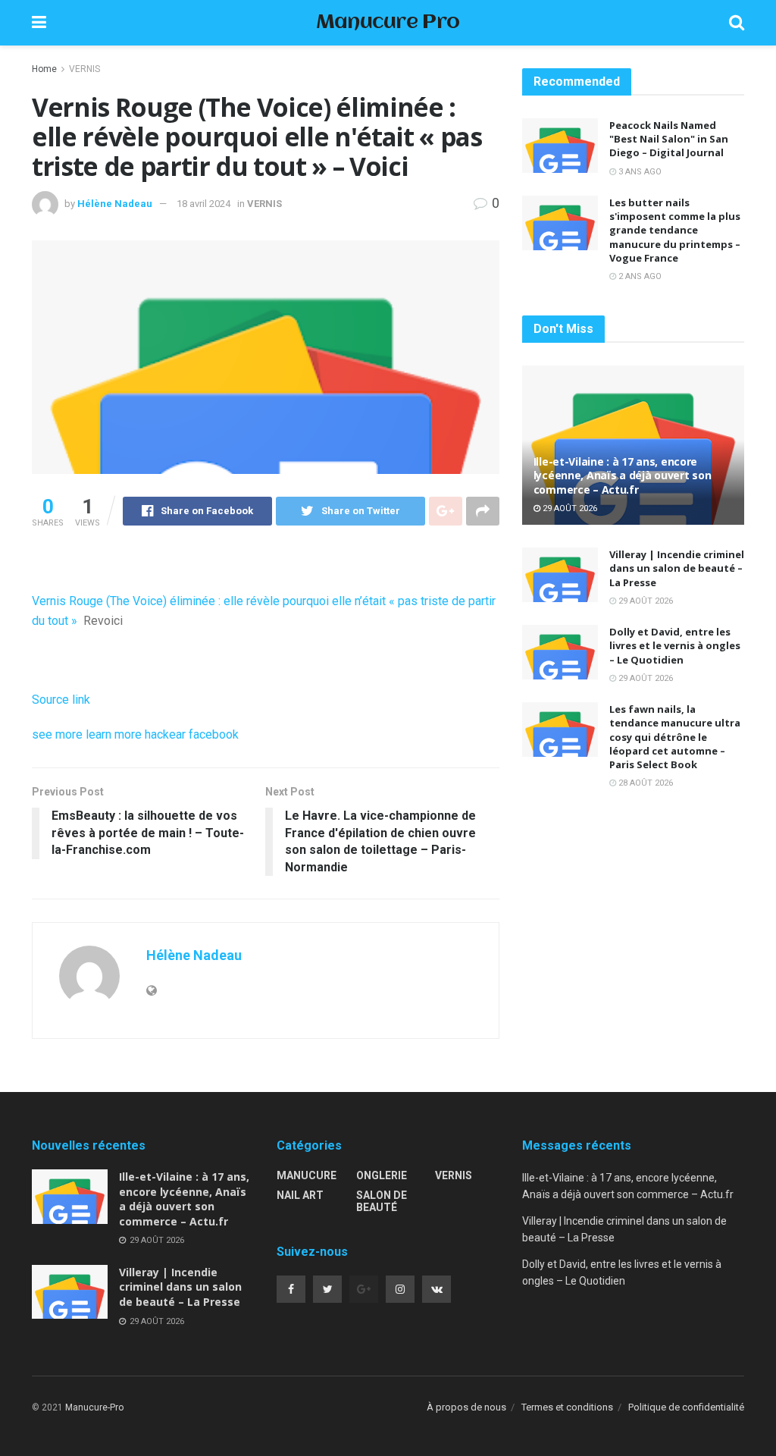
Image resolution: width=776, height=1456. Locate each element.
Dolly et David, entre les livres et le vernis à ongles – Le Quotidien (674, 645)
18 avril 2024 (203, 203)
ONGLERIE (381, 1175)
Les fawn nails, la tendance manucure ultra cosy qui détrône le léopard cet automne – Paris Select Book (674, 736)
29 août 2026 (568, 508)
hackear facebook (192, 734)
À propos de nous (466, 1407)
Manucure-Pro (94, 1407)
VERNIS (84, 69)
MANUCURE (306, 1175)
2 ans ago (639, 276)
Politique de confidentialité (686, 1407)
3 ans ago (639, 172)
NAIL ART (300, 1195)
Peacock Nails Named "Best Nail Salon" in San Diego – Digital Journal (668, 138)
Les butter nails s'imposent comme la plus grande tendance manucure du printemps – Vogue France (674, 230)
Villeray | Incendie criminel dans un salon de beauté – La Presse (676, 568)
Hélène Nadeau (114, 203)
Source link (61, 699)
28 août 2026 (644, 783)
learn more (114, 734)
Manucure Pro (388, 23)
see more (57, 734)
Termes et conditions (567, 1407)
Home (44, 69)
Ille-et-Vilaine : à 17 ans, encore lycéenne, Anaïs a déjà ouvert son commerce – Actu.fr (623, 475)
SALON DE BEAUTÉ (381, 1201)
